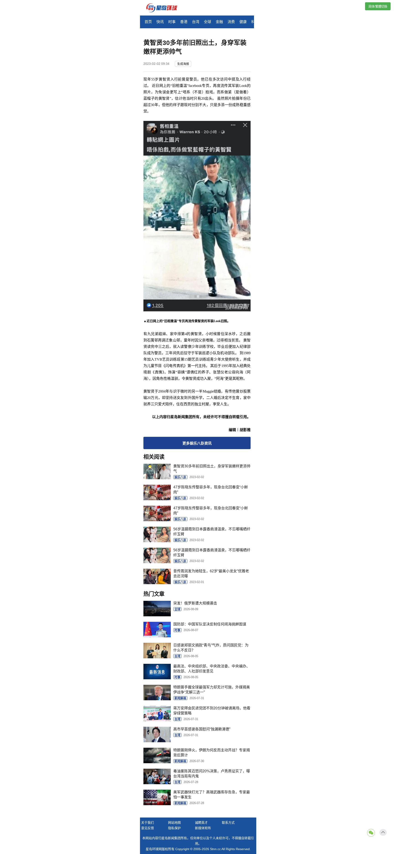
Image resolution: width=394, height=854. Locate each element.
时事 (172, 22)
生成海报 (183, 63)
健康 (243, 22)
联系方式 (228, 822)
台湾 (195, 22)
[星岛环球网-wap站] (164, 8)
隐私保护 (174, 828)
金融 (219, 22)
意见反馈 (147, 828)
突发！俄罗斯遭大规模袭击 (195, 603)
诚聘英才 (201, 822)
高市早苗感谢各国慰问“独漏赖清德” (201, 729)
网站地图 (174, 822)
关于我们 (147, 822)
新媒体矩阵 (203, 828)
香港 (183, 22)
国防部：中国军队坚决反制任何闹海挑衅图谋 (209, 624)
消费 (231, 22)
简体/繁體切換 (377, 6)
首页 (148, 22)
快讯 (160, 22)
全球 (207, 22)
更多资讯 (197, 443)
